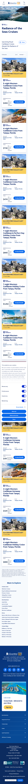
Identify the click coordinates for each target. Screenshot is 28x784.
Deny (14, 419)
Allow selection (14, 415)
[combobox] (22, 54)
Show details (19, 407)
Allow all (14, 411)
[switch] (24, 391)
